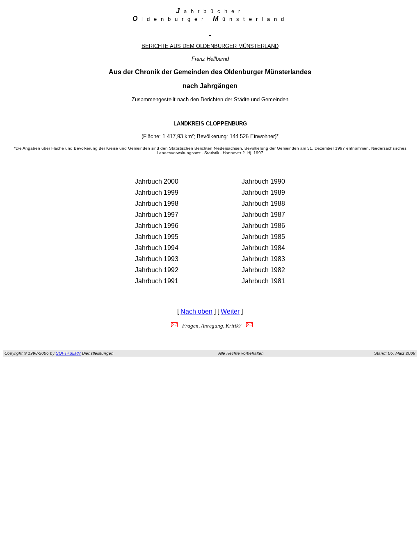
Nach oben (196, 311)
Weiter (230, 311)
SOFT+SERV (68, 353)
